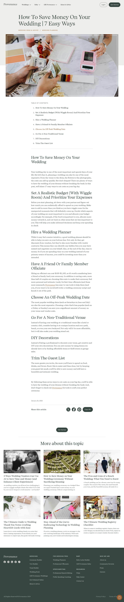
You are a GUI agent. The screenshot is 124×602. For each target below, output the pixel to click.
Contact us (80, 581)
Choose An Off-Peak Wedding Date (50, 129)
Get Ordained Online (37, 580)
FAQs (78, 573)
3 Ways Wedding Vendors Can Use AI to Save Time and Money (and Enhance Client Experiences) (21, 479)
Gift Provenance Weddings (39, 576)
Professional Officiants (61, 564)
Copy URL (88, 409)
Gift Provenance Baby (83, 564)
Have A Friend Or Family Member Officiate (54, 124)
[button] (26, 5)
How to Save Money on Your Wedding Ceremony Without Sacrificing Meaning (58, 479)
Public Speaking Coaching (62, 577)
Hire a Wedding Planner (45, 120)
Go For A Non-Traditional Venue (49, 134)
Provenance (50, 285)
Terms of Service (114, 596)
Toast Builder (34, 568)
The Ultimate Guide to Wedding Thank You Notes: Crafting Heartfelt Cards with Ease (20, 525)
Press (102, 568)
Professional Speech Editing (62, 573)
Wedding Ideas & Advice (28, 30)
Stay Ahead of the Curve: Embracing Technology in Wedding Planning (62, 525)
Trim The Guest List (44, 143)
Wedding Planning (50, 30)
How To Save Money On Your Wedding (51, 108)
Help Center (80, 577)
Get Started (114, 5)
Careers (102, 572)
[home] (12, 4)
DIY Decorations (42, 138)
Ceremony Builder (36, 560)
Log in (103, 5)
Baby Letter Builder (83, 560)
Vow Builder (34, 564)
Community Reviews (107, 564)
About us (103, 560)
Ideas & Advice (66, 5)
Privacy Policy (100, 596)
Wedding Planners (59, 560)
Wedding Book (35, 572)
